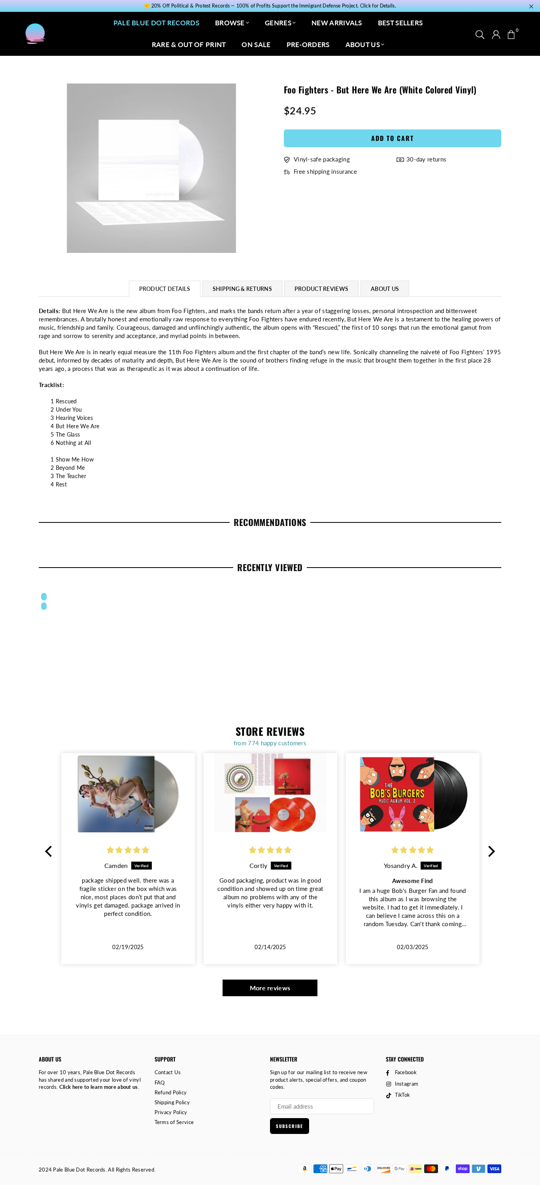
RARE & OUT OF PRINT (189, 44)
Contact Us (168, 1072)
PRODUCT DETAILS (164, 288)
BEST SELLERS (400, 23)
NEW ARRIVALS (337, 23)
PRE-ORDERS (308, 44)
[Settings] (496, 34)
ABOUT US (363, 44)
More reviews (270, 987)
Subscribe (289, 1126)
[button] (511, 34)
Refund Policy (171, 1092)
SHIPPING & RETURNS (242, 288)
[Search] (480, 34)
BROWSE (230, 23)
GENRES (278, 23)
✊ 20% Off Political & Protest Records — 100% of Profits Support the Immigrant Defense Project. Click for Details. (270, 6)
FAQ (160, 1082)
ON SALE (256, 44)
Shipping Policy (172, 1102)
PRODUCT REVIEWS (321, 288)
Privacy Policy (171, 1112)
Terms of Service (174, 1122)
